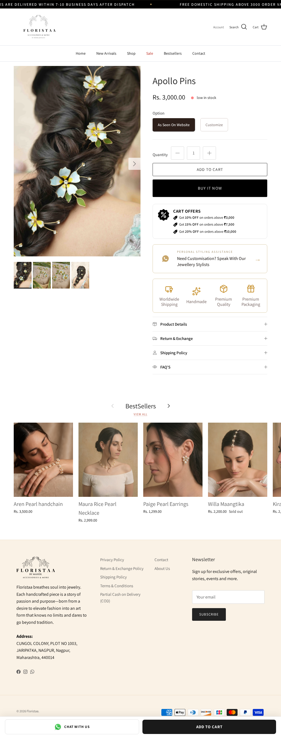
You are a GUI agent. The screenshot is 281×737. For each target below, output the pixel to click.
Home (81, 53)
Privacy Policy (112, 559)
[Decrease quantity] (177, 153)
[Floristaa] (38, 27)
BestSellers (140, 405)
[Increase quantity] (209, 153)
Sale (149, 53)
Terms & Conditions (116, 585)
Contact (198, 53)
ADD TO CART (209, 726)
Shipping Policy (113, 577)
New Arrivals (106, 53)
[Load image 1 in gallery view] (77, 161)
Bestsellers (173, 53)
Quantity (160, 154)
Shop (131, 53)
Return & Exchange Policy (122, 568)
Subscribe (209, 614)
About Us (162, 568)
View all (140, 414)
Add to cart (210, 169)
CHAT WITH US (76, 726)
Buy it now (210, 188)
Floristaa (32, 711)
